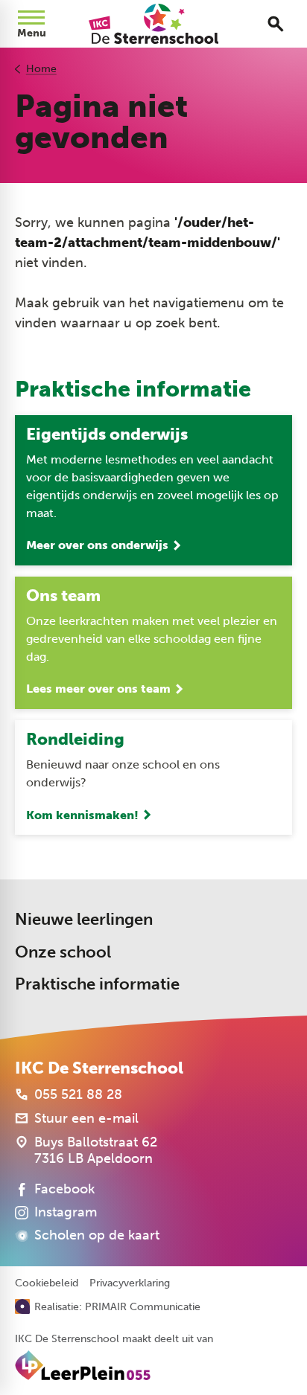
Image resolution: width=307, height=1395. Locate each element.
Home (41, 68)
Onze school (63, 952)
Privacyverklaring (129, 1283)
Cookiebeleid (46, 1283)
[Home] (153, 24)
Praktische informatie (97, 984)
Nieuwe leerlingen (84, 919)
